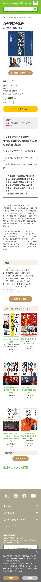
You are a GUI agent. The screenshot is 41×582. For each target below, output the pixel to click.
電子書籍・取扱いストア (20, 72)
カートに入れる (20, 108)
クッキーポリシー (16, 563)
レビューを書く (20, 458)
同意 (11, 578)
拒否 (30, 578)
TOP (4, 17)
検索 (35, 9)
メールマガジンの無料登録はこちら (20, 548)
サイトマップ (9, 526)
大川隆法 (11, 81)
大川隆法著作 (13, 17)
